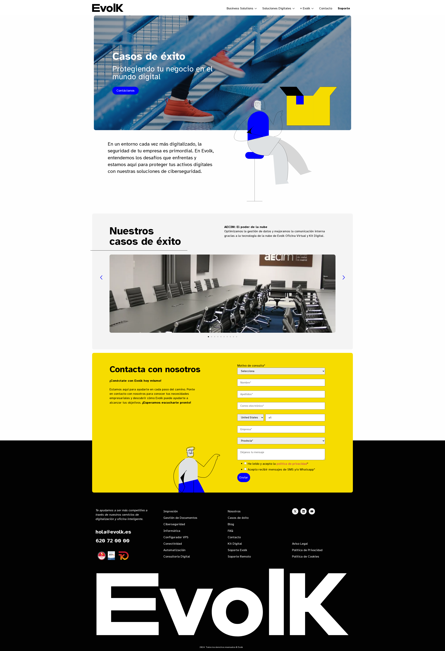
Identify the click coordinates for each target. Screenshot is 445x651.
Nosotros (234, 511)
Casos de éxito (238, 518)
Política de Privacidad (307, 550)
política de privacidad (292, 464)
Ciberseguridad (174, 524)
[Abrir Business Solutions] (256, 8)
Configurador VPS (175, 537)
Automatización (174, 550)
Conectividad (172, 544)
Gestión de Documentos (180, 518)
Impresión (170, 511)
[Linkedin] (303, 511)
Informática (171, 531)
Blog (231, 524)
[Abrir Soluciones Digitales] (294, 8)
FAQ (230, 531)
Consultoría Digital (176, 556)
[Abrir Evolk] (313, 8)
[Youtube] (312, 511)
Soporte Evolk (237, 550)
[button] (101, 277)
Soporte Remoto (239, 556)
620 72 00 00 (113, 540)
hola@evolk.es (113, 532)
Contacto (325, 8)
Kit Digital (235, 544)
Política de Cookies (305, 556)
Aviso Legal (300, 544)
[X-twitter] (295, 511)
